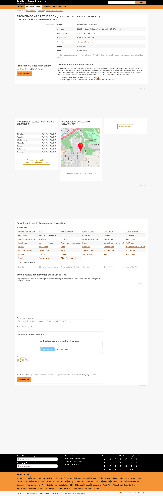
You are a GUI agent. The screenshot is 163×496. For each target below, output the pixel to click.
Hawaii (115, 478)
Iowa (139, 478)
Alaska (27, 478)
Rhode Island (118, 485)
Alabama (20, 478)
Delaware (77, 478)
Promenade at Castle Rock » (36, 161)
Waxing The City (131, 267)
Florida (101, 478)
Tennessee (32, 488)
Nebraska (114, 482)
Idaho (121, 478)
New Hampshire (133, 482)
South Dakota (22, 488)
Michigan (71, 482)
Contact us (20, 493)
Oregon (87, 485)
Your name (24, 327)
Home (20, 7)
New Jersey (21, 485)
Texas (40, 488)
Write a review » (24, 73)
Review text (25, 318)
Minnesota (80, 482)
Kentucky (27, 482)
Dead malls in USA (72, 464)
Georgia (108, 478)
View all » (125, 126)
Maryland (50, 482)
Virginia (59, 488)
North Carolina (52, 485)
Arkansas (42, 478)
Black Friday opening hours (75, 458)
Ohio (71, 485)
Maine (43, 482)
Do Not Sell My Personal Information (74, 493)
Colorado (59, 478)
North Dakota (63, 485)
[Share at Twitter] (140, 16)
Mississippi (90, 482)
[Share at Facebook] (135, 16)
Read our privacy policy (53, 493)
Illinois (127, 478)
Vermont (52, 488)
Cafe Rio (21, 267)
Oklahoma (79, 485)
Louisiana (35, 482)
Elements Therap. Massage (49, 267)
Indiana (133, 478)
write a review (78, 80)
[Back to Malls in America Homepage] (49, 2)
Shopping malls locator (73, 461)
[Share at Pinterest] (144, 16)
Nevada (123, 482)
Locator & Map (59, 7)
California (50, 478)
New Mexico (31, 485)
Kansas (19, 482)
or (59, 343)
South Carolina (129, 485)
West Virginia (78, 488)
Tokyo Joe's (108, 267)
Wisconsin (88, 488)
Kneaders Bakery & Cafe (70, 267)
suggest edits (120, 55)
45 (78, 42)
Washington (68, 488)
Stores (47, 7)
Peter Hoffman (85, 55)
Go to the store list (87, 42)
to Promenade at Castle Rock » (81, 173)
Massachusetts (61, 482)
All (131, 469)
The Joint (85, 267)
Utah (45, 488)
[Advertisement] (35, 40)
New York (41, 485)
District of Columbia (90, 478)
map (119, 29)
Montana (106, 482)
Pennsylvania (96, 485)
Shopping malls (33, 7)
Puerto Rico (107, 485)
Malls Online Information (128, 493)
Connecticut (68, 478)
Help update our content (34, 493)
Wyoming (97, 488)
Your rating (21, 357)
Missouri (98, 482)
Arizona (34, 478)
